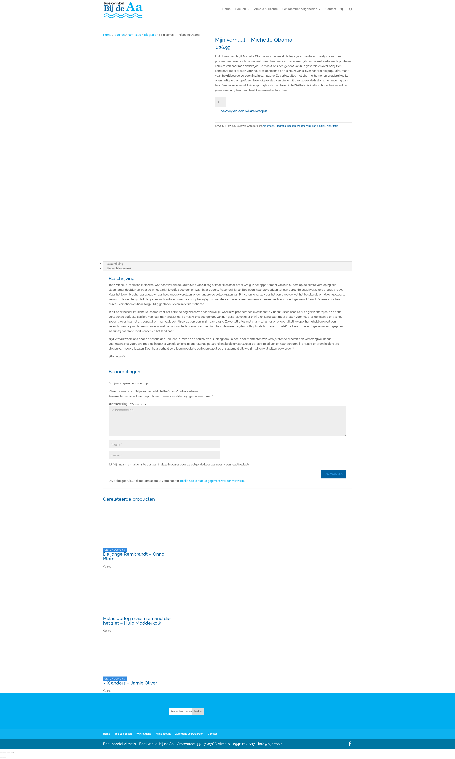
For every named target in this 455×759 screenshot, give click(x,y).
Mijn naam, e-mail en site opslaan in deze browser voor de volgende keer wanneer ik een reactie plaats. (181, 464)
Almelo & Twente (266, 9)
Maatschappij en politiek (311, 125)
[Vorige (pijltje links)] (1, 757)
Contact (330, 9)
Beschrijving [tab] (115, 263)
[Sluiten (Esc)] (12, 752)
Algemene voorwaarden (189, 733)
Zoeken (198, 711)
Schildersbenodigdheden (299, 9)
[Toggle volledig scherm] (5, 752)
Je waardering (119, 404)
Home (226, 9)
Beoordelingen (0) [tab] (119, 268)
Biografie (150, 34)
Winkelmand (143, 733)
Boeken (240, 9)
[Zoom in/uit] (1, 752)
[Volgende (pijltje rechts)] (5, 757)
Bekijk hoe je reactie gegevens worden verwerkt (212, 481)
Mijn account (163, 733)
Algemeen (268, 125)
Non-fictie (134, 34)
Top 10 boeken (123, 733)
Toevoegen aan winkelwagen (243, 111)
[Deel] (8, 752)
